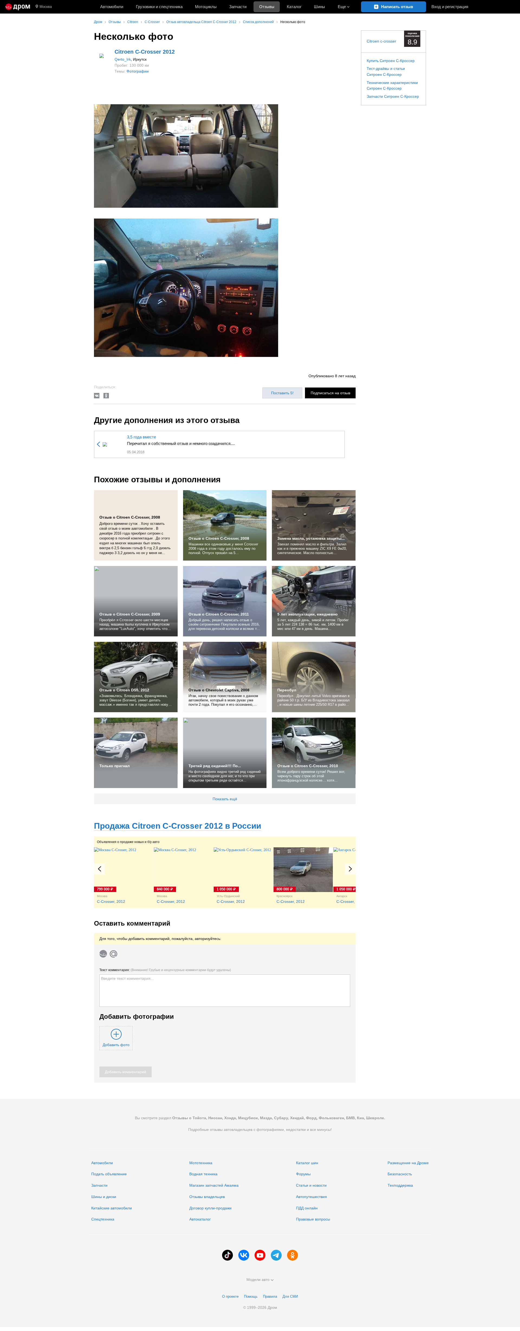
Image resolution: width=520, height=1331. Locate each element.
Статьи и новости (311, 1185)
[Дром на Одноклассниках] (292, 1255)
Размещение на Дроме (408, 1163)
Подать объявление (109, 1174)
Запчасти (237, 6)
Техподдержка (400, 1185)
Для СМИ (290, 1296)
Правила (270, 1296)
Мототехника (200, 1163)
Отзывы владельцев (207, 1197)
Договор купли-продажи (210, 1208)
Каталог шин (307, 1163)
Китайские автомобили (111, 1208)
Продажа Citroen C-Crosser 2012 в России (177, 825)
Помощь (251, 1296)
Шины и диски (103, 1197)
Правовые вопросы (313, 1219)
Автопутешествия (311, 1197)
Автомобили (111, 6)
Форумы (303, 1174)
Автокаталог (200, 1219)
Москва (46, 7)
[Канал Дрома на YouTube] (260, 1255)
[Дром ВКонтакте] (243, 1255)
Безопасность (400, 1174)
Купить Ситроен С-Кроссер (391, 60)
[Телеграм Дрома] (276, 1255)
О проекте (230, 1296)
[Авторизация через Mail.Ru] (113, 954)
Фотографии (137, 71)
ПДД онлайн (307, 1208)
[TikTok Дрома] (227, 1255)
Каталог (294, 6)
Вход (449, 6)
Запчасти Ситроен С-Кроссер (393, 96)
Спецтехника (102, 1219)
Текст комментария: (165, 970)
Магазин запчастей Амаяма (214, 1185)
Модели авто (257, 1279)
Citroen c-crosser (381, 41)
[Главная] (17, 7)
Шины (319, 6)
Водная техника (203, 1174)
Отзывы (266, 6)
